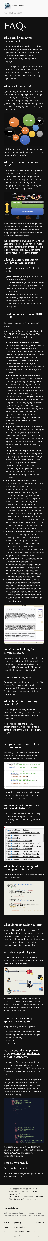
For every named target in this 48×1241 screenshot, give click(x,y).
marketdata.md (18, 6)
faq (5, 13)
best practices (15, 13)
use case (22, 957)
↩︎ (19, 1194)
